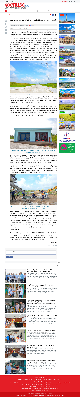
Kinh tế (7, 15)
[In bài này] (6, 27)
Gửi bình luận (9, 256)
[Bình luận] (6, 30)
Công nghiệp (14, 15)
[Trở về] (6, 33)
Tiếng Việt (64, 1)
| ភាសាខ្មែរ (69, 1)
